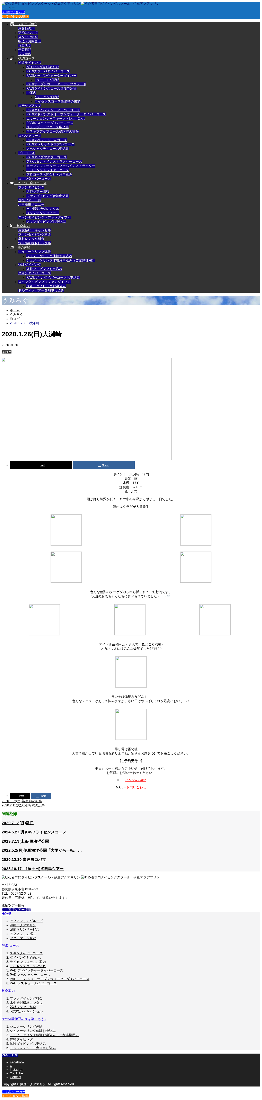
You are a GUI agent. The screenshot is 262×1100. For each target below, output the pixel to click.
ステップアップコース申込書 (47, 127)
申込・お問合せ (29, 41)
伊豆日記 (24, 50)
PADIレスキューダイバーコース (49, 123)
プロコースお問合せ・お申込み (49, 174)
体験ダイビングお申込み (44, 269)
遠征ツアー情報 (37, 191)
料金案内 (21, 226)
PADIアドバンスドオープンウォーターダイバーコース (66, 114)
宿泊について (28, 32)
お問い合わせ (136, 787)
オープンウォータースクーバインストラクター (60, 166)
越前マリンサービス (24, 929)
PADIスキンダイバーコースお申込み (53, 277)
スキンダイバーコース (34, 178)
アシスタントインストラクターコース (54, 161)
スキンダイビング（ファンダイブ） (44, 217)
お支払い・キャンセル (34, 230)
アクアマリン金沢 (23, 938)
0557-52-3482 (135, 780)
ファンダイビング (31, 187)
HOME (6, 913)
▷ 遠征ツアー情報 (16, 909)
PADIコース (24, 58)
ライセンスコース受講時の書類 (57, 101)
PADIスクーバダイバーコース (48, 71)
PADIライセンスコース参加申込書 (51, 88)
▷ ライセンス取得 (15, 16)
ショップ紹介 (25, 24)
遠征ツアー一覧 (29, 200)
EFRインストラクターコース (47, 170)
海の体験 (22, 247)
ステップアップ (29, 105)
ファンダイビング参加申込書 (47, 196)
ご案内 (31, 93)
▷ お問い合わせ (13, 12)
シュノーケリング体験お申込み (49, 256)
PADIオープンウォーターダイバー (51, 75)
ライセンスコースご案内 (28, 962)
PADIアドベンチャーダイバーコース (53, 110)
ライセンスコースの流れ (28, 966)
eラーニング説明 (47, 80)
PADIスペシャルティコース (46, 140)
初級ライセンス (29, 62)
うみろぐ (24, 45)
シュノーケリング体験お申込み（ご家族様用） (60, 260)
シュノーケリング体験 (34, 251)
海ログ (6, 352)
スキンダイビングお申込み (46, 221)
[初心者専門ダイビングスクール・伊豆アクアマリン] (81, 3)
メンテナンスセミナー (42, 213)
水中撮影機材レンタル (42, 209)
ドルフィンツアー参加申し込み (41, 290)
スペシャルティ (29, 135)
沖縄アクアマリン (23, 925)
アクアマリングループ (26, 921)
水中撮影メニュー (31, 204)
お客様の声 (26, 28)
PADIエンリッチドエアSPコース (50, 144)
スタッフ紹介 (28, 37)
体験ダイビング (29, 264)
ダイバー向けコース (30, 183)
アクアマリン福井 (23, 934)
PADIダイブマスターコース (46, 157)
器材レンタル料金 (31, 239)
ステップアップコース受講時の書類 (52, 131)
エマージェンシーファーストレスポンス (55, 118)
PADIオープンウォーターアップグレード (56, 84)
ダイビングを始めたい (42, 67)
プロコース (26, 153)
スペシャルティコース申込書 (47, 148)
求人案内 (24, 54)
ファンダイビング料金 (34, 234)
